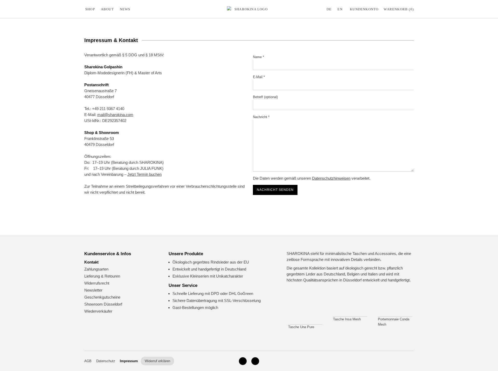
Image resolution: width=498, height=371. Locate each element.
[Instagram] (243, 361)
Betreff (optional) (265, 97)
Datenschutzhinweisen (331, 178)
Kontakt (91, 262)
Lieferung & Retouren (102, 276)
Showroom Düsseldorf (103, 304)
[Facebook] (255, 361)
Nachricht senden (275, 190)
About (107, 9)
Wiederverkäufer (98, 311)
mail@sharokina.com (115, 114)
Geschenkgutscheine (102, 297)
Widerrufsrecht (96, 283)
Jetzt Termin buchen (144, 174)
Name (258, 57)
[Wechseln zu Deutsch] (330, 9)
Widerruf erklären (157, 361)
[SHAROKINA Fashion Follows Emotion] (249, 9)
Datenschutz (105, 361)
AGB (88, 361)
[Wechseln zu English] (341, 9)
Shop (90, 9)
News (125, 9)
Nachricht (261, 117)
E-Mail (259, 77)
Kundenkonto (364, 9)
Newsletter (93, 290)
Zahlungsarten (96, 269)
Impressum (129, 361)
